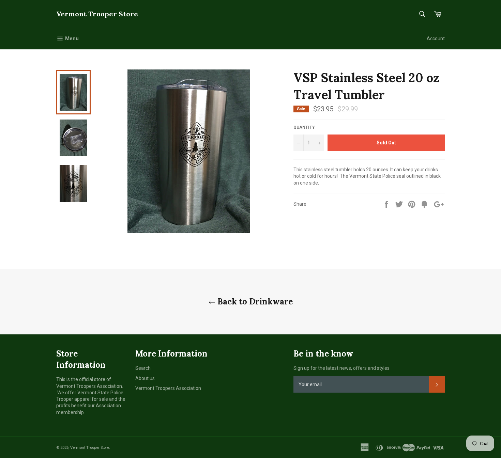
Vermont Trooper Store (97, 14)
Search (143, 368)
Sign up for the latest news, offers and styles (341, 368)
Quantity (304, 127)
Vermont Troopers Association (168, 388)
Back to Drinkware (254, 301)
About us (145, 378)
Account (436, 38)
